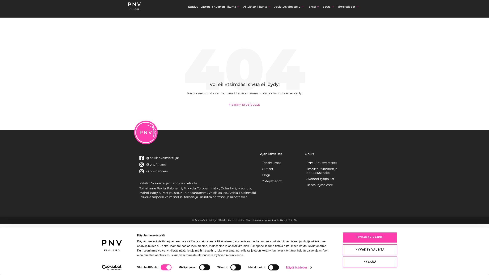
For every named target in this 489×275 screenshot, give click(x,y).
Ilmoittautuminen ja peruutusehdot (321, 171)
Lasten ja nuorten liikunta (218, 6)
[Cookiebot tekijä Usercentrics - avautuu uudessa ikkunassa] (112, 267)
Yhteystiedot (346, 6)
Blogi (266, 175)
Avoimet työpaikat (320, 179)
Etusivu (193, 6)
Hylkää (370, 261)
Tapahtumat (271, 163)
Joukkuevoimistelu (287, 6)
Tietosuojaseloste (319, 185)
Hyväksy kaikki (370, 237)
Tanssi (311, 6)
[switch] (204, 267)
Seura (326, 6)
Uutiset (267, 169)
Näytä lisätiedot (296, 267)
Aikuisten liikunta (255, 6)
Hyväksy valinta (369, 249)
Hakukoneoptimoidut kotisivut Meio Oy (274, 220)
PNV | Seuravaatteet (321, 163)
